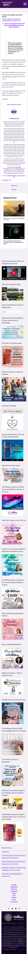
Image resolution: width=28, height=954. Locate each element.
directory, (14, 167)
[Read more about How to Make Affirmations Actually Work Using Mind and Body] (14, 231)
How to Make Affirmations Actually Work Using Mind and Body (13, 242)
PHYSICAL (14, 893)
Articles (4, 19)
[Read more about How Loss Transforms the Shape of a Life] (14, 208)
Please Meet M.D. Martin (14, 104)
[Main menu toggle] (25, 4)
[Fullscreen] (24, 278)
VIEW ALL (14, 900)
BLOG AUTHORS (14, 902)
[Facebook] (8, 908)
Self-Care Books (19, 168)
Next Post (14, 189)
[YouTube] (15, 908)
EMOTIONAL (14, 885)
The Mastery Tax (5, 852)
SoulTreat (7, 168)
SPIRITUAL (14, 897)
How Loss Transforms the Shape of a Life (14, 219)
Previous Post (14, 185)
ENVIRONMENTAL (14, 887)
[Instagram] (19, 908)
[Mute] (22, 278)
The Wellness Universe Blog (12, 19)
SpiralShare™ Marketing (21, 949)
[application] (14, 273)
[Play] (3, 278)
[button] (21, 4)
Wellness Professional (12, 175)
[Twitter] (12, 908)
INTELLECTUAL (14, 889)
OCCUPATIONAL (14, 891)
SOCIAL (14, 895)
